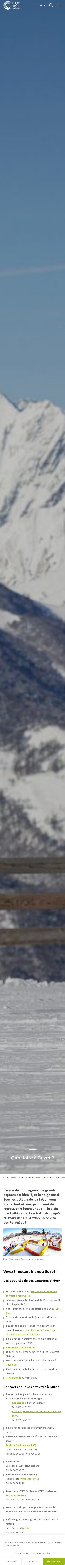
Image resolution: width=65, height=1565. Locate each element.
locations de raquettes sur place (23, 1334)
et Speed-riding (20, 1347)
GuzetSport (12, 1364)
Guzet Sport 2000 (16, 1495)
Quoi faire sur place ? (51, 1177)
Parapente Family (29, 1478)
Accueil (6, 1177)
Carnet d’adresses (25, 1177)
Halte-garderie (13, 1377)
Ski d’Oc (25, 1528)
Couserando (19, 1402)
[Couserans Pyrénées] (12, 5)
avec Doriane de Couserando (41, 1330)
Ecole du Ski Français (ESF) (21, 1445)
